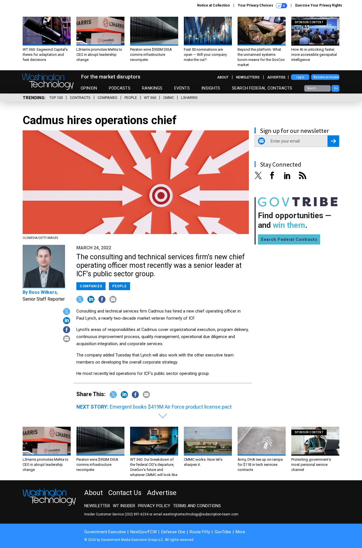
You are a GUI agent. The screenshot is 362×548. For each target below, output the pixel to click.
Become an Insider (326, 77)
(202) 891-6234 (136, 514)
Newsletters (248, 77)
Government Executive (105, 531)
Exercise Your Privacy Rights (318, 5)
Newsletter (97, 505)
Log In (300, 77)
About (223, 77)
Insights (210, 88)
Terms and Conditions (197, 505)
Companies (107, 97)
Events (182, 88)
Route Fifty (200, 531)
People (130, 97)
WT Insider (124, 505)
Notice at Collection (213, 5)
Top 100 (56, 97)
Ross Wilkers (43, 292)
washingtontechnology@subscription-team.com (200, 514)
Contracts (80, 97)
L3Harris (189, 97)
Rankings (152, 88)
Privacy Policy (154, 505)
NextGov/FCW (143, 531)
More (240, 531)
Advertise (276, 77)
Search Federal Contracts (262, 88)
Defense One (173, 531)
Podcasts (119, 88)
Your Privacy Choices (256, 5)
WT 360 (150, 97)
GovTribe (223, 531)
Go (336, 88)
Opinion (89, 88)
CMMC (168, 97)
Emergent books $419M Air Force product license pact (171, 407)
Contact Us (124, 493)
